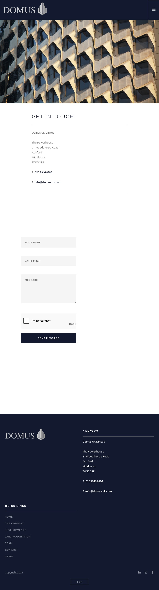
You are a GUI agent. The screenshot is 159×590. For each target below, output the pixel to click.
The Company (14, 523)
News (9, 556)
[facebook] (152, 572)
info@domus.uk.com (48, 182)
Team (8, 543)
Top (80, 582)
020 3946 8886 (43, 172)
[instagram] (146, 572)
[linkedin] (139, 572)
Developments (15, 530)
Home (9, 517)
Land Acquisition (17, 536)
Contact (11, 550)
